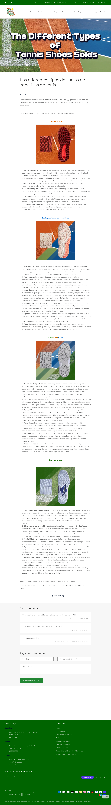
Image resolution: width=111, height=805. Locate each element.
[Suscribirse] (38, 777)
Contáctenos (60, 731)
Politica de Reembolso (64, 738)
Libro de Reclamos (63, 744)
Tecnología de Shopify (23, 801)
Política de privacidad (53, 801)
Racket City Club (62, 748)
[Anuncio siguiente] (75, 2)
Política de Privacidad (64, 734)
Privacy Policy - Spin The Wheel (67, 754)
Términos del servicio (68, 801)
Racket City (13, 801)
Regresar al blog (57, 596)
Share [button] (24, 95)
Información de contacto (83, 801)
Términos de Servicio (63, 741)
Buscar (58, 728)
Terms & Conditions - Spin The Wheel (69, 751)
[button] (24, 12)
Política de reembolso (38, 801)
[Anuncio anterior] (35, 2)
